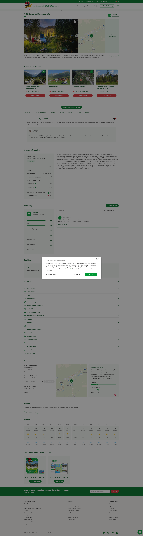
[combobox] (97, 259)
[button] (51, 275)
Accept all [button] (91, 274)
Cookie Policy (68, 268)
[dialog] (71, 268)
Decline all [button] (77, 274)
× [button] (98, 259)
